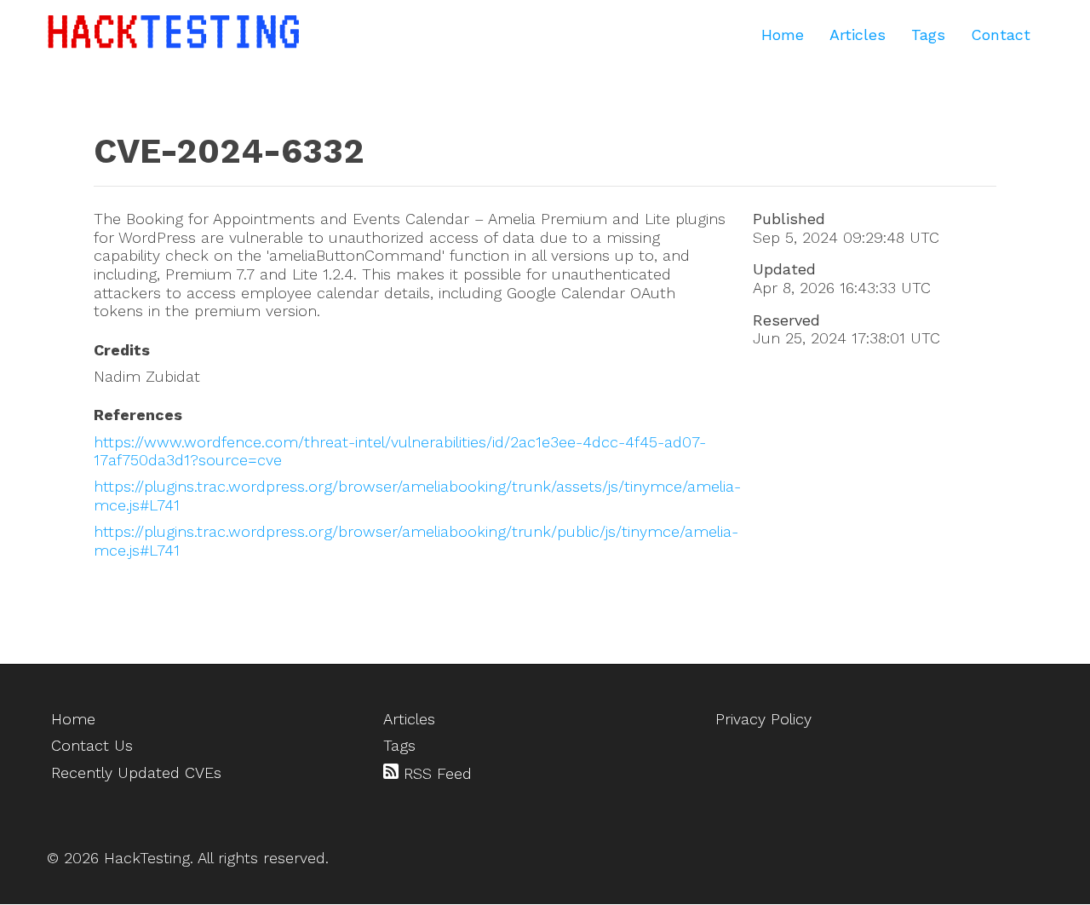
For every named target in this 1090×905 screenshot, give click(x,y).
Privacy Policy (763, 719)
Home (782, 34)
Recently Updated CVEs (136, 772)
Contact (1000, 34)
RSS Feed (435, 773)
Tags (928, 34)
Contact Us (92, 745)
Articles (857, 34)
